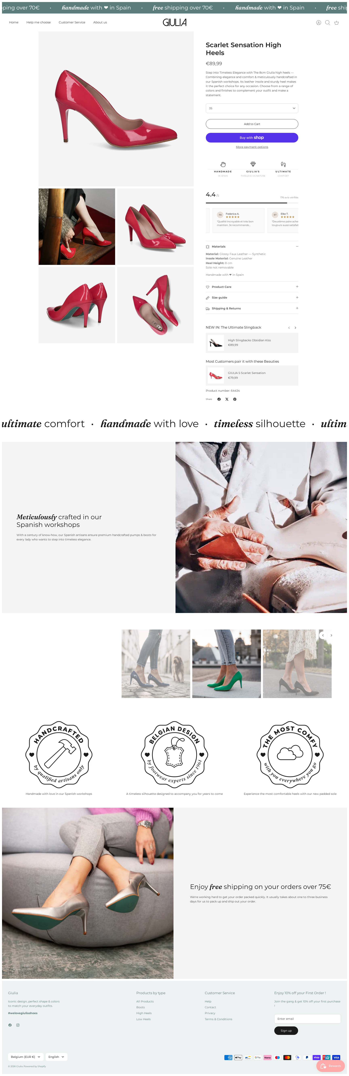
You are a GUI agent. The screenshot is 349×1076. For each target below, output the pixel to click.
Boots (140, 1007)
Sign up (286, 1030)
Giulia (19, 1066)
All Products (145, 1001)
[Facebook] (10, 1025)
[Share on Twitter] (227, 399)
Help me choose (38, 22)
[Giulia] (175, 22)
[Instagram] (18, 1025)
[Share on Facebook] (219, 399)
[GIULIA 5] (216, 375)
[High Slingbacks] (216, 343)
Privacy (210, 1013)
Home (13, 22)
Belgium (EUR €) (23, 1057)
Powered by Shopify (35, 1066)
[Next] (289, 327)
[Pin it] (235, 399)
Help (208, 1001)
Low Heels (143, 1019)
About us (100, 22)
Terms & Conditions (218, 1019)
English (53, 1057)
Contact (210, 1007)
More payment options (252, 147)
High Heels (144, 1013)
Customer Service (72, 22)
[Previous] (295, 327)
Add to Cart (252, 124)
